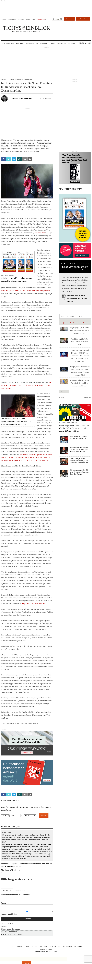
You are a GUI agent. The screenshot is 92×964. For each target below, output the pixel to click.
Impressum (43, 946)
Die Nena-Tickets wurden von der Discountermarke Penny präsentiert (25, 290)
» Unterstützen (83, 19)
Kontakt (20, 946)
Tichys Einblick (8, 43)
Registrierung (20, 891)
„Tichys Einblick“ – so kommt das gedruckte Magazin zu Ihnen (16, 279)
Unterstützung (12, 19)
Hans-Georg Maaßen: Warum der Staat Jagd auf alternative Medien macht (79, 461)
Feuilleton (61, 43)
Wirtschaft (72, 43)
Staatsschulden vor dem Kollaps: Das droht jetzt (78, 437)
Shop (34, 19)
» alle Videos (87, 397)
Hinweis (23, 858)
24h (61, 323)
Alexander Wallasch (22, 98)
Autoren (4, 19)
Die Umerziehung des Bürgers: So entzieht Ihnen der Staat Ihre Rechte (79, 472)
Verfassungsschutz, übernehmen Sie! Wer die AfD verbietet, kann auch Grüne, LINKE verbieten (74, 428)
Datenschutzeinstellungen (72, 946)
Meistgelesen (68, 316)
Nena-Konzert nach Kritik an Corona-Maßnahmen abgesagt (16, 423)
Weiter (43, 815)
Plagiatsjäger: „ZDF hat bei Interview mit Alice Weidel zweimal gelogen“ (79, 330)
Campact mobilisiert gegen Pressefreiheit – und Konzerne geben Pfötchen (79, 383)
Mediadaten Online (46, 949)
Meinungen (44, 43)
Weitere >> (64, 392)
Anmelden (69, 19)
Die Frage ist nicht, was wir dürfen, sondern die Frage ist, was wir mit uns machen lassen (26, 385)
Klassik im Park (39, 233)
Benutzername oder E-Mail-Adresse (15, 895)
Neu (80, 316)
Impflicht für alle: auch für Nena (33, 603)
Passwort (5, 903)
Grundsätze (21, 19)
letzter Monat (82, 323)
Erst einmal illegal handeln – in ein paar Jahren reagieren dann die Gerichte (79, 449)
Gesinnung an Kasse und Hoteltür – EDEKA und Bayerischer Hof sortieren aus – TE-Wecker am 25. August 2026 (80, 355)
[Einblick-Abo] (75, 218)
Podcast (28, 19)
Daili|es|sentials (32, 43)
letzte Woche (70, 323)
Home (12, 946)
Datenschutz (55, 946)
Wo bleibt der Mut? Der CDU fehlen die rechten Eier (79, 342)
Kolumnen (20, 43)
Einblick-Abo (41, 19)
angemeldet (15, 864)
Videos (52, 43)
